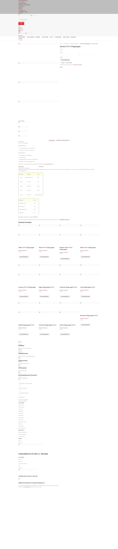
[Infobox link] (59, 244)
